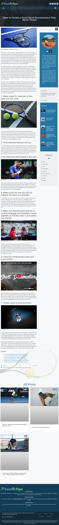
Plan (20, 367)
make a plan (7, 137)
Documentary (9, 367)
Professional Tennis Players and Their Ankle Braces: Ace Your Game (51, 136)
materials (17, 367)
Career (4, 367)
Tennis (29, 367)
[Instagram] (50, 4)
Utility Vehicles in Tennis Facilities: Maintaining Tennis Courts (50, 144)
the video (13, 199)
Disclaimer (42, 516)
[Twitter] (55, 4)
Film (13, 367)
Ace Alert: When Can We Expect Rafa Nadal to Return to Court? (51, 111)
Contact (51, 513)
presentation (20, 334)
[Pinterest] (53, 4)
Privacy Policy (49, 516)
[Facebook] (57, 4)
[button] (3, 8)
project (23, 367)
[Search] (55, 8)
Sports (26, 367)
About (40, 513)
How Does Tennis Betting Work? (50, 118)
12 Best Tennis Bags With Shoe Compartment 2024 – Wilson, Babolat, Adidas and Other (50, 128)
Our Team (45, 513)
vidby (29, 248)
